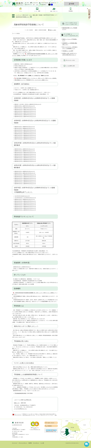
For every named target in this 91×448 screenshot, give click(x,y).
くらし (30, 15)
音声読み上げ (53, 2)
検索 (72, 4)
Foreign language (44, 2)
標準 (34, 4)
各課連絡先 (49, 425)
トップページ (18, 15)
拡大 (37, 4)
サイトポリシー (36, 442)
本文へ (28, 2)
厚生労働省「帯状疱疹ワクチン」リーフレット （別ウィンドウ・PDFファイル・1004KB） (36, 78)
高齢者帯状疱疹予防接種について (23, 16)
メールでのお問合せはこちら (20, 408)
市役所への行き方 (50, 422)
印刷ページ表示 (53, 30)
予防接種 (40, 15)
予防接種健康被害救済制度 (20, 393)
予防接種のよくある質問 (67, 50)
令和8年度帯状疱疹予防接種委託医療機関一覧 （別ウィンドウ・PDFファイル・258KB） (34, 292)
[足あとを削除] (31, 17)
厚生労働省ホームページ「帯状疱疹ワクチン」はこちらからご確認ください (31, 80)
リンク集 (42, 442)
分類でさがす (25, 15)
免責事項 (30, 442)
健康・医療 (35, 15)
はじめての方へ (35, 2)
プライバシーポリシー (23, 442)
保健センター (17, 402)
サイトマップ (14, 442)
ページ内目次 (17, 33)
